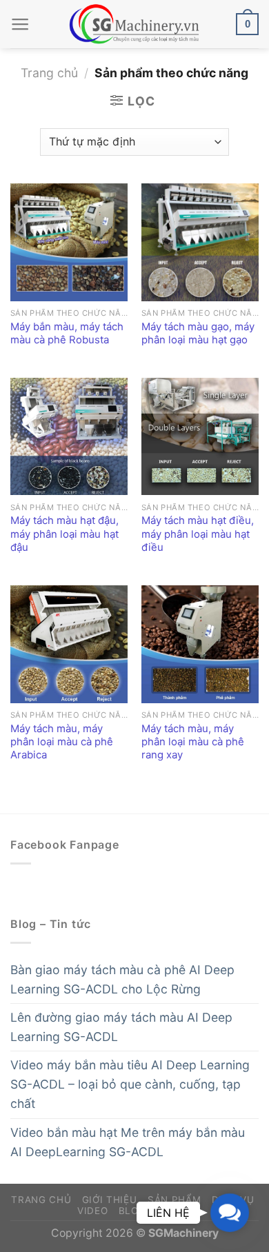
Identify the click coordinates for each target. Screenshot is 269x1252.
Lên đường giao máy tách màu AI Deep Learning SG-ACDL (121, 1027)
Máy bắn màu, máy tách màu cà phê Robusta (66, 333)
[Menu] (20, 24)
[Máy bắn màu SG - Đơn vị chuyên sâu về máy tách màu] (134, 24)
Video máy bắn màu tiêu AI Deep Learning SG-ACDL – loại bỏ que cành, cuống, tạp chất (130, 1084)
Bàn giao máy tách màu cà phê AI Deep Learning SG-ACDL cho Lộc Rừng (122, 979)
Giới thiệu (109, 1199)
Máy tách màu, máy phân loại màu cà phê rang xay (192, 742)
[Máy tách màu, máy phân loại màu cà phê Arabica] (69, 644)
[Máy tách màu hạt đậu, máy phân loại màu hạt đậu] (69, 436)
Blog (132, 1210)
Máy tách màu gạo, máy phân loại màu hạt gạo (198, 333)
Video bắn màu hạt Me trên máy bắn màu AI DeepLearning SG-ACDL (127, 1142)
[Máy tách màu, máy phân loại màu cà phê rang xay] (200, 644)
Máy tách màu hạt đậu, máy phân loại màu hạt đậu (64, 534)
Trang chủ (49, 72)
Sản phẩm (174, 1199)
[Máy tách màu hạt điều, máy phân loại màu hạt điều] (200, 436)
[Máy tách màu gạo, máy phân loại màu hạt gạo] (200, 242)
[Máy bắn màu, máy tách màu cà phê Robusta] (69, 242)
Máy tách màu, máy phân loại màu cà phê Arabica (61, 742)
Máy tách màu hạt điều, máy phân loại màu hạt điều (197, 534)
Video (92, 1210)
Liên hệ (176, 1210)
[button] (230, 1213)
